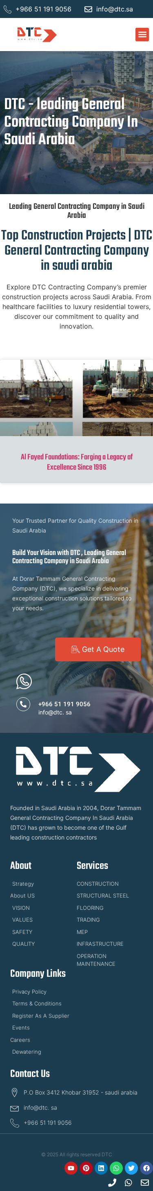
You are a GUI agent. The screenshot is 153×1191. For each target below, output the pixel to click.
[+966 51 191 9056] (23, 704)
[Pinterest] (86, 1168)
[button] (142, 34)
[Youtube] (71, 1168)
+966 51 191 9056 (64, 704)
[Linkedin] (101, 1168)
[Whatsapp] (116, 1168)
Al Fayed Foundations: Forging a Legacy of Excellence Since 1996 (77, 462)
